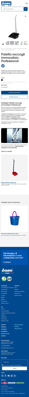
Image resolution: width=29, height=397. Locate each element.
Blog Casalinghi (18, 324)
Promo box (4, 301)
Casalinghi (9, 48)
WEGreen (3, 327)
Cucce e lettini (5, 311)
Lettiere (3, 315)
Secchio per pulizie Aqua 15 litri (9, 233)
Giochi (3, 309)
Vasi (15, 287)
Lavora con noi (5, 333)
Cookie (6, 393)
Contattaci (7, 262)
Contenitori (4, 293)
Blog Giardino (18, 328)
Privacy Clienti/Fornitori (13, 393)
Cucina (3, 295)
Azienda (3, 324)
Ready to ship (4, 303)
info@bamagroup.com (7, 348)
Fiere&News (4, 331)
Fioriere (16, 289)
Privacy (19, 365)
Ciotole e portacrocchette (8, 313)
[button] (25, 16)
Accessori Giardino (19, 291)
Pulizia (14, 48)
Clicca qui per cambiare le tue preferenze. (12, 146)
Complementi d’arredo (7, 287)
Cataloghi (4, 329)
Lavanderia (4, 289)
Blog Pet (16, 326)
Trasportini (3, 317)
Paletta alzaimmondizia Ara (8, 182)
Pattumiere (4, 291)
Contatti (3, 336)
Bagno (3, 297)
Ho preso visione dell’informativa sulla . (12, 365)
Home (3, 48)
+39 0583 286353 (5, 345)
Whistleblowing (22, 393)
